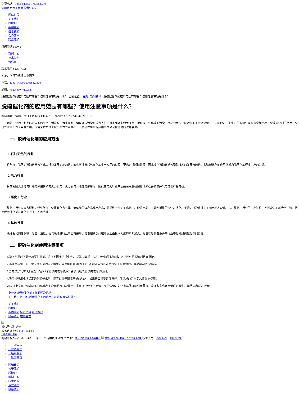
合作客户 (13, 35)
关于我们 (13, 18)
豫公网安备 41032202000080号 (123, 338)
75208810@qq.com (20, 89)
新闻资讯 (95, 96)
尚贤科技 (161, 338)
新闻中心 (13, 27)
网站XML (176, 338)
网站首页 (13, 14)
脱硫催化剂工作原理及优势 (29, 292)
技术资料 (13, 31)
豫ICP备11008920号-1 (88, 338)
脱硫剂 (12, 23)
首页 (85, 96)
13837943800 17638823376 (30, 3)
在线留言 (25, 316)
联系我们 (13, 39)
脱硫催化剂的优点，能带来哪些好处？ (47, 297)
